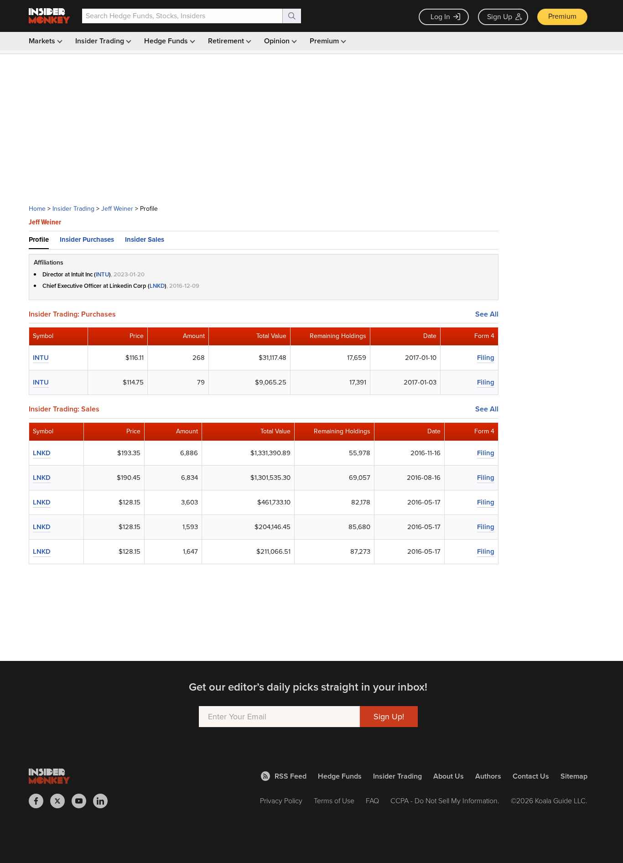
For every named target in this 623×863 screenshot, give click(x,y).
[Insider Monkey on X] (61, 801)
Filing (485, 358)
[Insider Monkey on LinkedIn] (103, 801)
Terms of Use (334, 800)
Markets (43, 41)
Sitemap (574, 776)
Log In (440, 16)
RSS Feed (290, 776)
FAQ (372, 800)
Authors (488, 776)
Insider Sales (144, 239)
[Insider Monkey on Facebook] (39, 801)
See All (486, 314)
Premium (562, 16)
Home (37, 208)
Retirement (227, 41)
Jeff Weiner (117, 208)
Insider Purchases (87, 239)
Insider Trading (100, 41)
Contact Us (531, 776)
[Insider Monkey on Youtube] (82, 801)
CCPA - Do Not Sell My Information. (444, 800)
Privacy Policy (281, 800)
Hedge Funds (167, 41)
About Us (448, 776)
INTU (102, 274)
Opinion (277, 41)
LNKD (157, 285)
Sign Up (499, 16)
